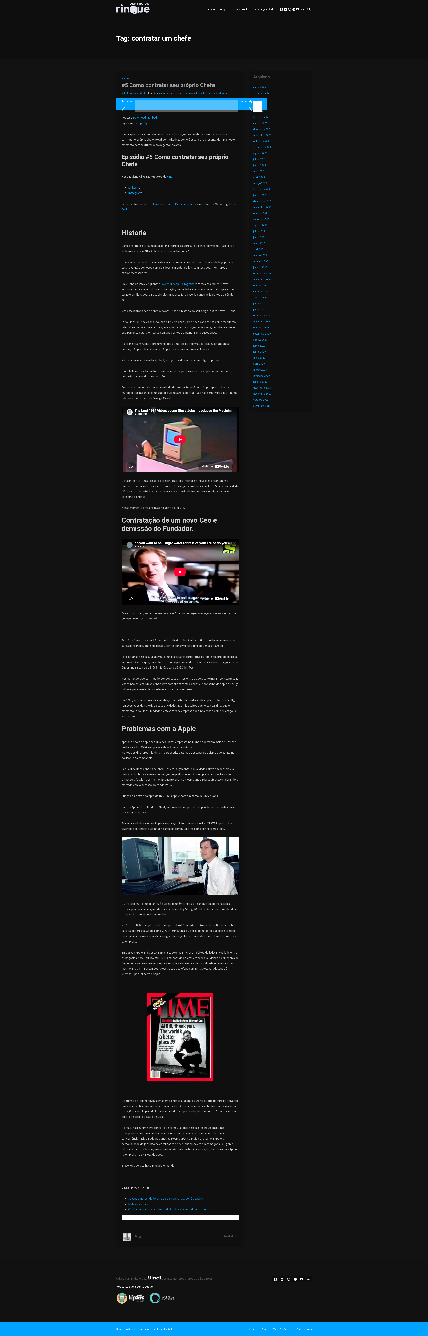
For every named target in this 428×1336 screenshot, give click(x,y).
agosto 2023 (260, 153)
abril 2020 (259, 363)
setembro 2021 (262, 291)
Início (211, 9)
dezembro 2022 (262, 201)
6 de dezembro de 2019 (133, 92)
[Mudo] (250, 105)
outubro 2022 (261, 213)
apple (161, 92)
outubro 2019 (260, 400)
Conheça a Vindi (264, 9)
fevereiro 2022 (261, 261)
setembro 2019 (261, 406)
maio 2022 (259, 243)
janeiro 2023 (260, 195)
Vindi (224, 92)
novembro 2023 (262, 135)
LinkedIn (133, 187)
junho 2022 (259, 237)
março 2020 (260, 369)
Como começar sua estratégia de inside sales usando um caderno (169, 1209)
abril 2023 (259, 177)
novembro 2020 (262, 321)
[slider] (258, 101)
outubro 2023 (261, 141)
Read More (230, 1236)
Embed (152, 117)
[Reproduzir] (123, 105)
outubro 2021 (261, 285)
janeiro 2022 (260, 267)
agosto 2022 (260, 225)
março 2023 (260, 183)
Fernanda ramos (163, 204)
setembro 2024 (262, 93)
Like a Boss (205, 1278)
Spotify (142, 123)
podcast (217, 92)
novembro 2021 (262, 279)
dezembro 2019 (262, 387)
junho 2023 (259, 165)
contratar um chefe (174, 92)
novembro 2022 (262, 207)
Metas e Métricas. (139, 1204)
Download (139, 117)
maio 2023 (259, 171)
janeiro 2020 (260, 381)
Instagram (134, 193)
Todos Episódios (240, 9)
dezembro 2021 (262, 273)
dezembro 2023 (262, 129)
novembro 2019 (262, 393)
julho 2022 (259, 231)
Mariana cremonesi (187, 204)
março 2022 (260, 255)
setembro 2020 (262, 333)
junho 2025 (259, 87)
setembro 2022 (262, 219)
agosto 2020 (260, 339)
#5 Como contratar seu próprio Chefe (168, 85)
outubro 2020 (261, 327)
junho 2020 (259, 351)
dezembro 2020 (262, 315)
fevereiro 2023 (261, 189)
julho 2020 (259, 345)
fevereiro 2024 (261, 117)
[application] (191, 107)
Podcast (126, 78)
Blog (222, 9)
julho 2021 (259, 303)
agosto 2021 (260, 297)
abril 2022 (259, 249)
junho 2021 (259, 309)
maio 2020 (259, 357)
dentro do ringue (203, 92)
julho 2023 (259, 159)
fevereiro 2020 (261, 375)
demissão (189, 92)
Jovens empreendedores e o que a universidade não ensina (165, 1198)
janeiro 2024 (260, 123)
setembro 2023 (262, 147)
